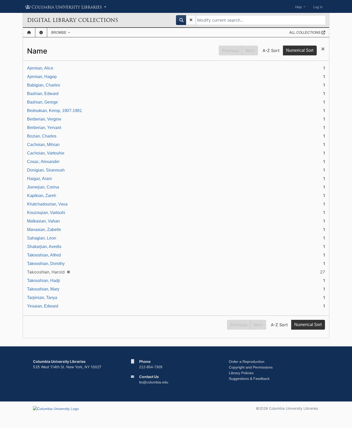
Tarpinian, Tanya (42, 297)
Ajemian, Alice (40, 68)
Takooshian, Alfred (44, 255)
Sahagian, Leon (41, 238)
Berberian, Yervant (44, 127)
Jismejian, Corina (43, 187)
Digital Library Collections (72, 20)
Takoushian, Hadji (43, 280)
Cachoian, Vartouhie (45, 153)
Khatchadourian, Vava (47, 204)
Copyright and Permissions (251, 367)
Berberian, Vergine (44, 119)
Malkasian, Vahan (43, 221)
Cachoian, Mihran (43, 144)
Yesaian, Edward (42, 306)
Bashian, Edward (42, 93)
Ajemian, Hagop (42, 76)
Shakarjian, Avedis (44, 246)
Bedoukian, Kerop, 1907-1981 (54, 110)
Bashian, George (42, 102)
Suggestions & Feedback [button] (249, 378)
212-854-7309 (150, 367)
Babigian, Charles (43, 85)
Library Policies (241, 373)
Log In (318, 7)
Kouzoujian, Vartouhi (46, 212)
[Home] (29, 32)
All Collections (305, 32)
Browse (59, 32)
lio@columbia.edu (153, 382)
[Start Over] (191, 20)
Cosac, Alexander (43, 161)
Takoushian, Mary (43, 289)
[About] (41, 32)
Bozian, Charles (41, 136)
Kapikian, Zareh (41, 195)
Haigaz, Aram (39, 178)
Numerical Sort (299, 50)
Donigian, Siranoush (46, 170)
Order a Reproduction (246, 361)
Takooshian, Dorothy (46, 263)
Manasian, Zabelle (44, 229)
